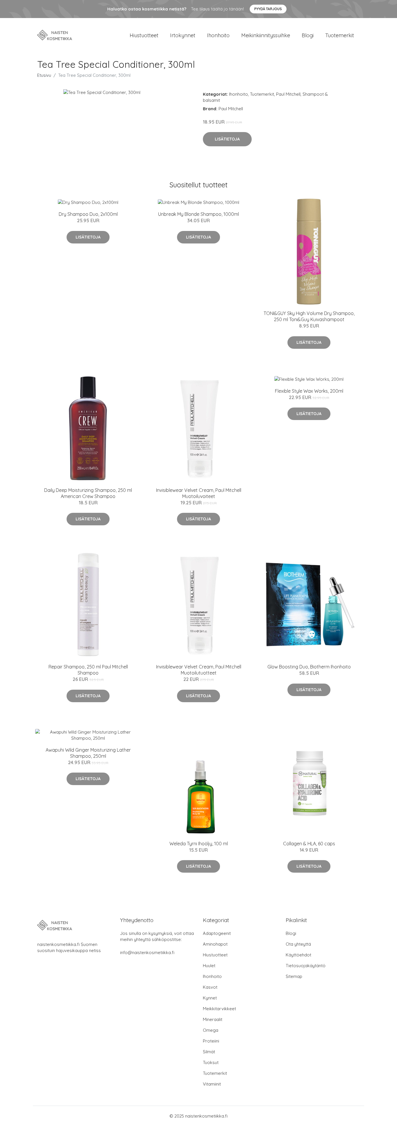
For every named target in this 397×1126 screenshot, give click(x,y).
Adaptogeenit (217, 933)
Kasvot (210, 987)
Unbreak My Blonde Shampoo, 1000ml (198, 214)
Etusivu (44, 75)
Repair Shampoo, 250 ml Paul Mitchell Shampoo (88, 670)
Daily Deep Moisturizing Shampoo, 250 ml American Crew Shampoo (88, 493)
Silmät (209, 1051)
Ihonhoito (218, 35)
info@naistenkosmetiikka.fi (147, 952)
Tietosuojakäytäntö (306, 965)
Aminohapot (215, 944)
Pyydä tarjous (268, 9)
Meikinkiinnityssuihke (265, 35)
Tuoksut (211, 1062)
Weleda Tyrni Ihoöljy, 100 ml (198, 843)
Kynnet (210, 998)
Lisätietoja (227, 139)
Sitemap (294, 976)
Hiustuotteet (144, 35)
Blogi (308, 35)
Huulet (209, 965)
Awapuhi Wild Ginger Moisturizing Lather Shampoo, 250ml (88, 753)
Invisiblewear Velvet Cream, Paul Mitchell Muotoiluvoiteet (198, 493)
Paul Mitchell (288, 94)
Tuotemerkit (339, 35)
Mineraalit (212, 1019)
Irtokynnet (182, 35)
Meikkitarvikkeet (219, 1008)
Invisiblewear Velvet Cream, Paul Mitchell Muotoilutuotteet (198, 670)
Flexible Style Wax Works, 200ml (309, 391)
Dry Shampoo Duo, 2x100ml (88, 214)
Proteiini (211, 1041)
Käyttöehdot (298, 955)
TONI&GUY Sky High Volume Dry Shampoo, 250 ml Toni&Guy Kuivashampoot (309, 316)
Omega (210, 1030)
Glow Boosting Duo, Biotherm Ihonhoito (309, 667)
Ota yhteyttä (298, 944)
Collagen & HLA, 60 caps (309, 843)
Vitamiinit (212, 1084)
